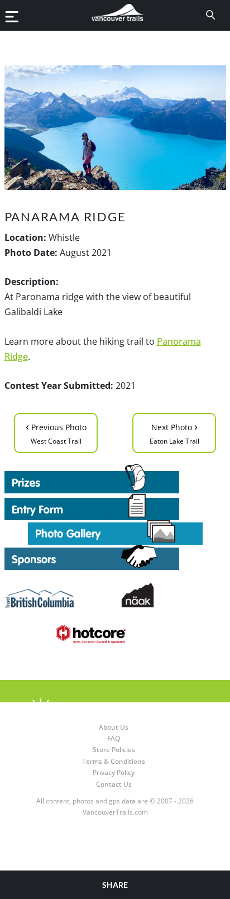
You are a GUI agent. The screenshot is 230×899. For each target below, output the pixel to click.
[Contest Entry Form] (115, 506)
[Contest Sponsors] (115, 557)
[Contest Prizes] (115, 478)
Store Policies (114, 749)
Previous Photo (56, 432)
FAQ (113, 738)
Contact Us (114, 784)
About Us (113, 727)
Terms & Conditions (113, 761)
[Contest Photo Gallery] (115, 531)
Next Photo (174, 432)
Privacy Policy (114, 772)
